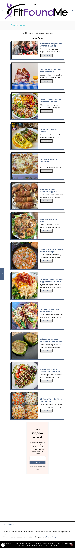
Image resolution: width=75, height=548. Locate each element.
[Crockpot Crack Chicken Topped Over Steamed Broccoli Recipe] (25, 285)
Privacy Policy (9, 524)
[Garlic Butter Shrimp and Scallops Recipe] (25, 255)
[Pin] (2, 274)
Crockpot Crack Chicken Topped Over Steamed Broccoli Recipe (51, 281)
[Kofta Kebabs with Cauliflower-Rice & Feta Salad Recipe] (25, 375)
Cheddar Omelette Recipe (48, 130)
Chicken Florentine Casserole (48, 160)
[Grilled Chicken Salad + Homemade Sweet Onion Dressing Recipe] (25, 106)
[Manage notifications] (71, 545)
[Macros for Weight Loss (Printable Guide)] (25, 48)
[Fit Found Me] (37, 10)
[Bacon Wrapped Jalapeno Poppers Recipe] (25, 196)
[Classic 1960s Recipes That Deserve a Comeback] (25, 76)
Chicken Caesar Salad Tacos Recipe (50, 310)
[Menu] (2, 10)
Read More (47, 56)
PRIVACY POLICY (30, 543)
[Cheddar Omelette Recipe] (25, 136)
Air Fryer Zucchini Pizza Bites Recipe (51, 400)
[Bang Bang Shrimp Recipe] (25, 225)
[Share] (2, 270)
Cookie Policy (51, 537)
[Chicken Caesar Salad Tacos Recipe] (25, 315)
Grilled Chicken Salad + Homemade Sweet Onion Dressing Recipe (51, 101)
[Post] (2, 278)
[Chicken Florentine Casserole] (25, 166)
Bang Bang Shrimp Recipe (48, 220)
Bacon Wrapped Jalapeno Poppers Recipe (48, 191)
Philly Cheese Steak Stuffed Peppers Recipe (51, 340)
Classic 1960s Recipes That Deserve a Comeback (50, 71)
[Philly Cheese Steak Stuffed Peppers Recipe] (25, 345)
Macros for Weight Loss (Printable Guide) (51, 44)
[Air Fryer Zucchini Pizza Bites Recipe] (25, 405)
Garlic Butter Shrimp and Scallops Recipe (51, 250)
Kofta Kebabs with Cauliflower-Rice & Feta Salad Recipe (51, 371)
